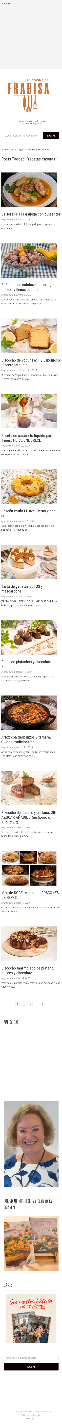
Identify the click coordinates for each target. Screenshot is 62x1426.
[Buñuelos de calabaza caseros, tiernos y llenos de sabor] (31, 260)
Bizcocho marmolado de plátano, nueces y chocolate (27, 970)
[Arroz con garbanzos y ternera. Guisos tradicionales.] (31, 713)
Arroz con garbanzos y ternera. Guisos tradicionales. (26, 739)
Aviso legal (31, 1418)
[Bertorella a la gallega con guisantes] (31, 189)
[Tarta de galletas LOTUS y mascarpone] (31, 562)
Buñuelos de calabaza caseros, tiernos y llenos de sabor (26, 287)
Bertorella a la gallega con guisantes (31, 214)
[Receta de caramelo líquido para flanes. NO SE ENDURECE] (31, 411)
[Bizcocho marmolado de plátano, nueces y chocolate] (31, 943)
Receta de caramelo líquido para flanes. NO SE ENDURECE (27, 438)
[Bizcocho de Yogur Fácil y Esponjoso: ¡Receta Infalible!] (31, 336)
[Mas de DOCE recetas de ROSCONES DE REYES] (31, 868)
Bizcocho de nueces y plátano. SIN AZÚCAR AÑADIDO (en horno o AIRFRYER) (29, 817)
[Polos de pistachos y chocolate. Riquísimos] (31, 637)
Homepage (7, 149)
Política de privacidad (31, 1415)
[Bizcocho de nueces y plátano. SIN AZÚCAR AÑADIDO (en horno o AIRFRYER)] (31, 788)
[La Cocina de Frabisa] (31, 95)
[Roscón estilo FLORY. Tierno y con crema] (31, 486)
